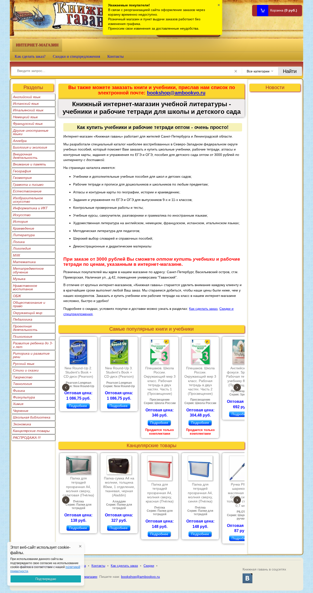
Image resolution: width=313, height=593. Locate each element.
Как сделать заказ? (30, 56)
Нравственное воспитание (25, 287)
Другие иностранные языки (30, 132)
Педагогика (22, 319)
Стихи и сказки (26, 370)
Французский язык (28, 124)
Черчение (20, 411)
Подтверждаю (45, 579)
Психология (22, 336)
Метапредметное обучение (28, 270)
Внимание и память (29, 164)
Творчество (23, 377)
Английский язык (27, 97)
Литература (24, 235)
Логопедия (22, 248)
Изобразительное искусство (28, 199)
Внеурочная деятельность (25, 156)
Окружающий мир (27, 313)
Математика (24, 262)
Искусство (22, 215)
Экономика (22, 424)
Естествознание (27, 191)
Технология (22, 384)
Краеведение (23, 228)
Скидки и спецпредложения (76, 56)
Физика (19, 391)
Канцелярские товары (31, 431)
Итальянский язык (28, 110)
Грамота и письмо (28, 184)
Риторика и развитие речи (31, 355)
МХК (16, 255)
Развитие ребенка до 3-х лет (33, 345)
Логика (19, 242)
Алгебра (20, 141)
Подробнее (78, 406)
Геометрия (22, 178)
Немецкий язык (25, 117)
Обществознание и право (29, 304)
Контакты (115, 56)
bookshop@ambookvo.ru (176, 92)
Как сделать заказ (203, 309)
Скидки (149, 566)
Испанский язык (26, 103)
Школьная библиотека (31, 417)
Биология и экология (30, 147)
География (22, 171)
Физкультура (24, 397)
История (20, 221)
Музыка (19, 279)
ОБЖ (17, 296)
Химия (18, 404)
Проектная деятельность (25, 328)
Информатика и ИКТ (30, 208)
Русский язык (23, 364)
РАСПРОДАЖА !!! (27, 438)
